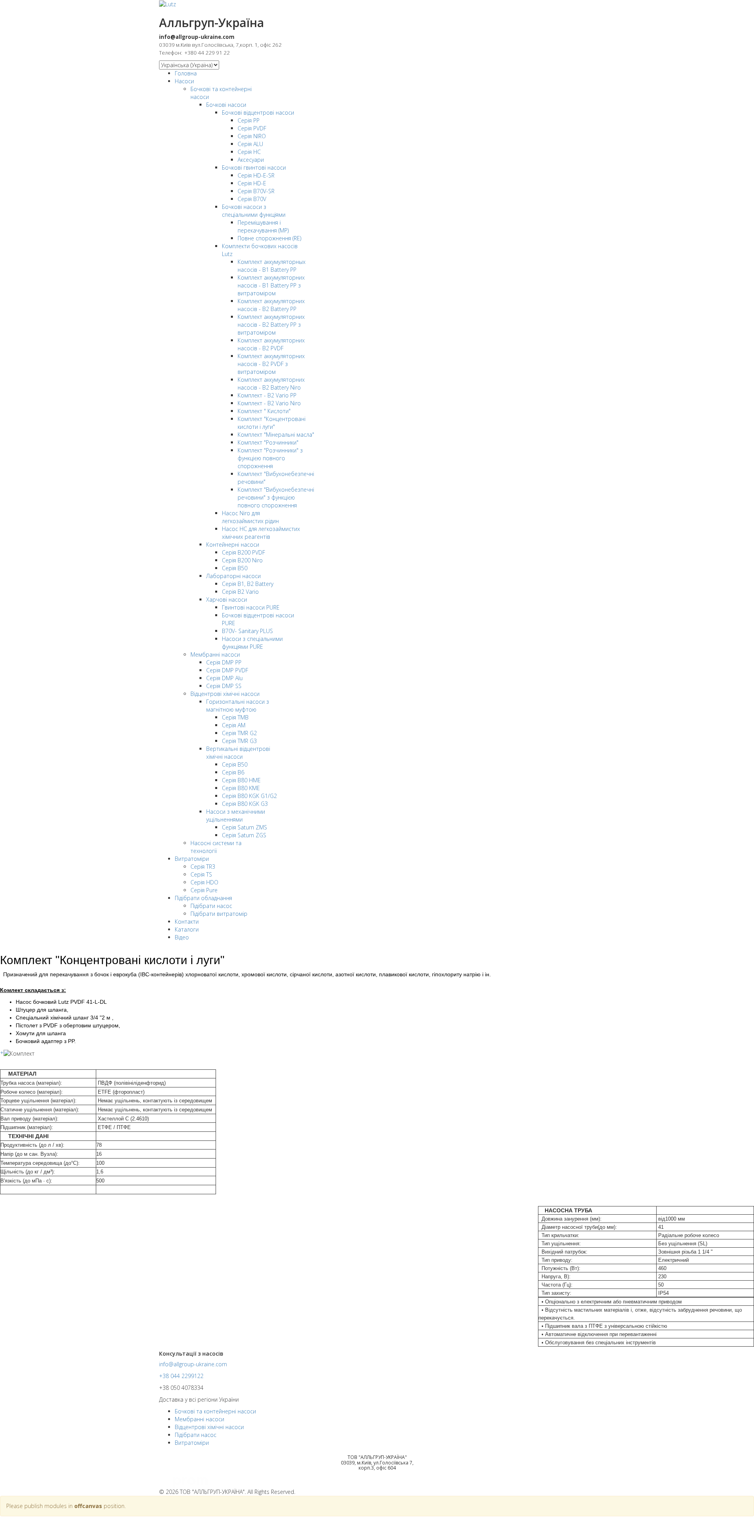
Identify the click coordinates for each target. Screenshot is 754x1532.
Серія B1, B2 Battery (247, 584)
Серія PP (249, 120)
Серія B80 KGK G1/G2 (249, 796)
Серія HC (249, 152)
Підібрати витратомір (218, 913)
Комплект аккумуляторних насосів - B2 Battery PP (271, 305)
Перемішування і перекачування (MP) (263, 226)
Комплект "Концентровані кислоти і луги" (272, 422)
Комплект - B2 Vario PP (267, 395)
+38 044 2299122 (181, 1376)
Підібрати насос (211, 906)
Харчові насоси (226, 599)
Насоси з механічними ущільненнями (235, 815)
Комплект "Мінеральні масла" (276, 434)
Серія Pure (204, 890)
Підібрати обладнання (203, 898)
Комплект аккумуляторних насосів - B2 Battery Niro (271, 383)
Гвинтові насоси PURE (251, 607)
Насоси (184, 81)
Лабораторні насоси (233, 576)
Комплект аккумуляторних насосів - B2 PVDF (271, 344)
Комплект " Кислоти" (264, 411)
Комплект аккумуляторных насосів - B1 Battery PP (272, 265)
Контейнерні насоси (232, 544)
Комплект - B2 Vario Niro (269, 403)
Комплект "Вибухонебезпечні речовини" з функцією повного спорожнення (276, 497)
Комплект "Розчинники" (268, 442)
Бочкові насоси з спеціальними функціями (253, 210)
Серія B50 (234, 568)
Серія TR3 (202, 866)
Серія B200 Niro (242, 560)
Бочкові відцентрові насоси (258, 112)
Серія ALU (250, 144)
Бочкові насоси (226, 104)
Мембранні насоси (215, 654)
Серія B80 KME (241, 788)
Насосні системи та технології (216, 847)
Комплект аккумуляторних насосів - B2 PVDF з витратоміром (271, 363)
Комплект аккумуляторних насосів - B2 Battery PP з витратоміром (271, 324)
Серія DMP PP (224, 662)
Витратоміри (192, 858)
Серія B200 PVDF (243, 552)
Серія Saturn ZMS (244, 827)
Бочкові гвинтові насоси (254, 167)
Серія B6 (233, 772)
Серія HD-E (252, 183)
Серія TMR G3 (239, 741)
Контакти (187, 921)
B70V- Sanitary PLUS (247, 631)
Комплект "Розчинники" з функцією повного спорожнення (270, 458)
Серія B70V (252, 199)
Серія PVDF (252, 128)
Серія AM (233, 725)
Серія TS (201, 874)
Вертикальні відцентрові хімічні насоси (238, 752)
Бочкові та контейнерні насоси (215, 1411)
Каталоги (187, 929)
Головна (186, 73)
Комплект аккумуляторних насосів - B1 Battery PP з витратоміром (271, 285)
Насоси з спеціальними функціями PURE (252, 642)
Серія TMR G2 (239, 733)
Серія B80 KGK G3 (245, 803)
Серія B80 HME (241, 780)
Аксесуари (251, 159)
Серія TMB (235, 717)
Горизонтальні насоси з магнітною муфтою (237, 705)
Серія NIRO (252, 136)
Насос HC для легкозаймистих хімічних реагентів (261, 532)
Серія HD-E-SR (256, 175)
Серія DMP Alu (224, 678)
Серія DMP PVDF (227, 670)
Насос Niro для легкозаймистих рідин (250, 517)
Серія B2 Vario (240, 591)
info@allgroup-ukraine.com (193, 1364)
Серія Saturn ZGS (244, 835)
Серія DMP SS (224, 686)
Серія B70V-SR (256, 191)
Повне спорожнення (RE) (269, 238)
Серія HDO (204, 882)
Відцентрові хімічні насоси (225, 693)
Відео (182, 937)
